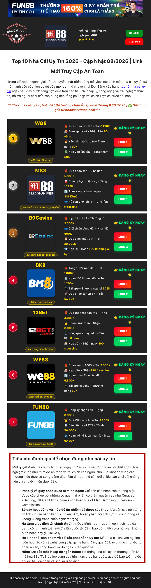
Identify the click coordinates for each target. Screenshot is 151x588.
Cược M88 (134, 41)
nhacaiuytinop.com (25, 578)
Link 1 (123, 142)
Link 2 (123, 152)
